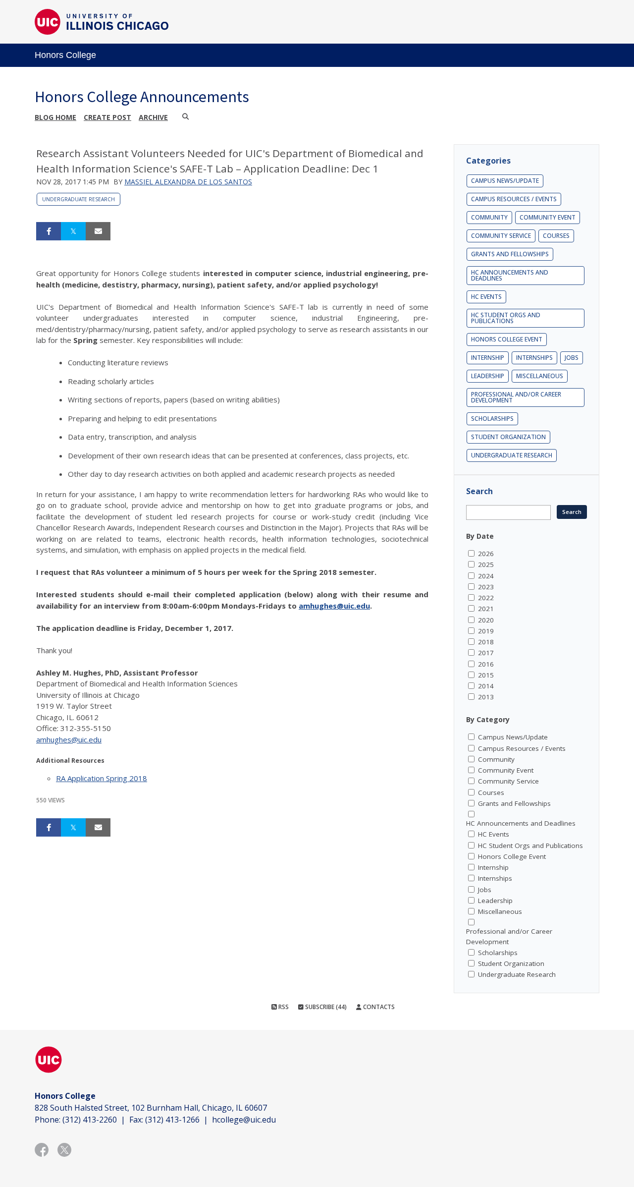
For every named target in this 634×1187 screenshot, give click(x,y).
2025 (486, 564)
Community (489, 217)
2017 (486, 652)
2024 (486, 575)
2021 (486, 608)
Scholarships (492, 418)
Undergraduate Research (78, 199)
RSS (283, 1007)
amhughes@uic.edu (334, 606)
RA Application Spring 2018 (101, 778)
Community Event (548, 217)
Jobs (572, 357)
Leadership (487, 376)
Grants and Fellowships (510, 254)
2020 (486, 620)
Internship (487, 357)
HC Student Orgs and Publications (505, 318)
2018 (486, 641)
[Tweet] (73, 231)
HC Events (486, 296)
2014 (486, 685)
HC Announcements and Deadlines (509, 275)
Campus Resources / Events (514, 199)
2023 (486, 586)
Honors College (65, 55)
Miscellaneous (539, 376)
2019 (486, 630)
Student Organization (508, 437)
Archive (153, 117)
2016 (486, 664)
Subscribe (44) (325, 1007)
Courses (556, 235)
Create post (107, 117)
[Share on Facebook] (48, 231)
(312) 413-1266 (172, 1119)
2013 (486, 696)
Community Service (501, 235)
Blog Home (55, 117)
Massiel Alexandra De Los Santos (188, 181)
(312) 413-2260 (89, 1119)
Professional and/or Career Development (516, 397)
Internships (534, 357)
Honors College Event (506, 339)
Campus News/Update (505, 180)
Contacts (378, 1007)
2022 (486, 597)
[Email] (98, 231)
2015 (486, 675)
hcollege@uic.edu (244, 1119)
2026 (486, 553)
